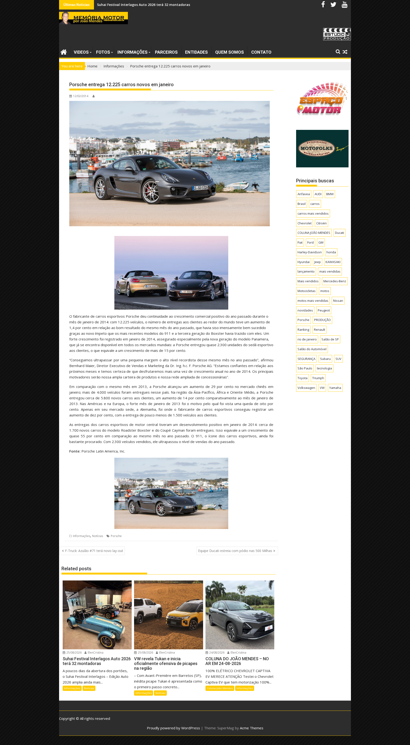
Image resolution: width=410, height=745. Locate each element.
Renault (319, 329)
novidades (305, 310)
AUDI (318, 194)
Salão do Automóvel (312, 349)
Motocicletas (307, 291)
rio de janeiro (307, 339)
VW (322, 388)
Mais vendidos (308, 281)
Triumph (318, 378)
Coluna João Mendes (220, 688)
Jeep (317, 262)
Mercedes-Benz (334, 281)
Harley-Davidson (310, 252)
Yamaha (335, 388)
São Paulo (305, 368)
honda (331, 252)
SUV (338, 359)
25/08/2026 (74, 653)
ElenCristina (95, 653)
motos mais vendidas (313, 300)
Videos (81, 52)
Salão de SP (330, 339)
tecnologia (324, 368)
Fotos (103, 52)
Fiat (300, 242)
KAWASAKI (333, 262)
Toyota (303, 378)
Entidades (196, 52)
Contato (261, 52)
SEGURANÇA (306, 359)
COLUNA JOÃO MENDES (314, 233)
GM (320, 242)
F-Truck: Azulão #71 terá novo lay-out (94, 550)
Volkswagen (306, 388)
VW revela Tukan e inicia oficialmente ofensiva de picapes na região (153, 4)
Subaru (325, 359)
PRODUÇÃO (322, 320)
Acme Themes (251, 728)
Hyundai (304, 262)
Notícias (97, 536)
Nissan (338, 300)
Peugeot (324, 310)
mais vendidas (329, 271)
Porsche (116, 536)
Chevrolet (305, 223)
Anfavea (304, 194)
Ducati (339, 233)
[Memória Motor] (63, 51)
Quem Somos (229, 52)
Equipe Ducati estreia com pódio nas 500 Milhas (235, 550)
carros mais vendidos (313, 213)
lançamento (306, 271)
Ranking (303, 329)
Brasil (302, 204)
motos (324, 291)
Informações (132, 52)
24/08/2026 (216, 653)
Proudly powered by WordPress (173, 728)
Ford (310, 242)
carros (315, 204)
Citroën (321, 223)
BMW (330, 194)
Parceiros (166, 52)
